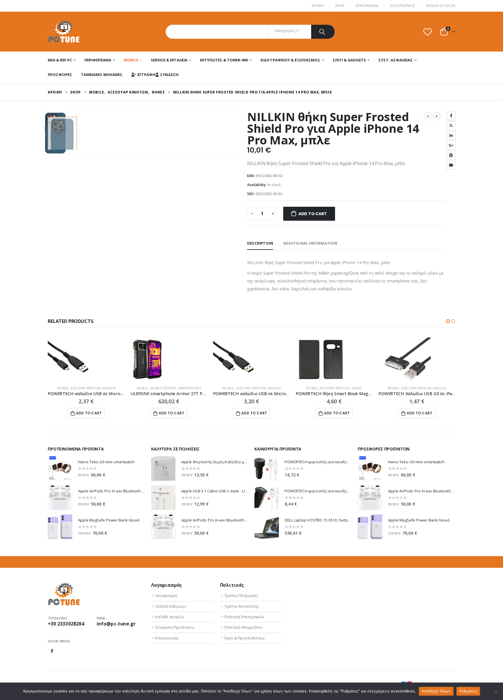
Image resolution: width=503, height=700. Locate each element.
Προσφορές (60, 74)
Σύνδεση (169, 74)
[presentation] (43, 133)
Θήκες (357, 388)
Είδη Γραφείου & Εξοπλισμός (290, 60)
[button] (448, 321)
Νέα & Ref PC (60, 60)
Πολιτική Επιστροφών (244, 616)
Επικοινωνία (166, 638)
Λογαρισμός (166, 595)
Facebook (451, 115)
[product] (86, 359)
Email (451, 165)
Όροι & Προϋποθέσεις (244, 638)
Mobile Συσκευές (163, 388)
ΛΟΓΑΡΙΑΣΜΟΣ (402, 5)
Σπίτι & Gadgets (349, 60)
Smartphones (189, 388)
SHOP (340, 5)
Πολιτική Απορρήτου (243, 627)
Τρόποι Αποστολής (241, 606)
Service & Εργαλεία (169, 60)
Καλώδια (108, 388)
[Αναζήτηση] (323, 32)
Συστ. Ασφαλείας (395, 60)
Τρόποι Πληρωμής (241, 595)
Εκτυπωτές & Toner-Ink (224, 60)
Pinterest (451, 155)
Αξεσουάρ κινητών (85, 388)
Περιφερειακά (97, 60)
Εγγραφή (146, 74)
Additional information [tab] (310, 243)
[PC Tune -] (64, 32)
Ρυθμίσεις (468, 691)
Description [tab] (260, 243)
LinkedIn (451, 135)
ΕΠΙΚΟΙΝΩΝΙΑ (367, 5)
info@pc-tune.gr (116, 624)
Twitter (451, 125)
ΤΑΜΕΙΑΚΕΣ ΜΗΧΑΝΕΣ (102, 74)
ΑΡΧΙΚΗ (317, 5)
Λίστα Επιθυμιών (170, 606)
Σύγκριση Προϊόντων (174, 627)
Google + (451, 145)
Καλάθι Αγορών (440, 5)
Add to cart (312, 214)
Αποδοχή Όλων (436, 691)
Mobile (131, 60)
